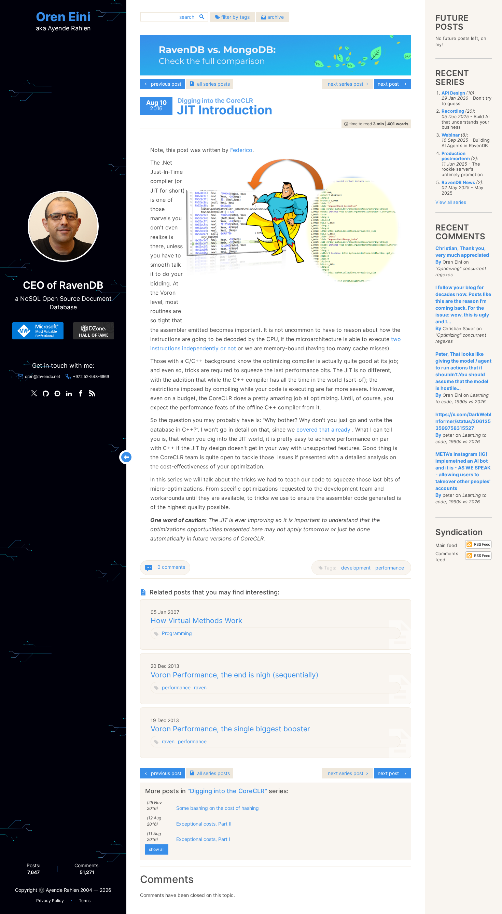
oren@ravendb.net (42, 376)
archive (275, 17)
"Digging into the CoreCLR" (228, 791)
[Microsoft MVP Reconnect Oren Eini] (38, 330)
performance (389, 568)
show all (157, 849)
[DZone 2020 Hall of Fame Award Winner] (93, 330)
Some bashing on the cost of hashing (217, 808)
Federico (241, 149)
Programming (177, 633)
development (356, 568)
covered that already (323, 429)
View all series (450, 202)
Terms (84, 900)
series (213, 84)
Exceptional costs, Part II (204, 824)
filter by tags (235, 17)
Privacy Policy (50, 900)
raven (200, 687)
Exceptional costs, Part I (203, 839)
